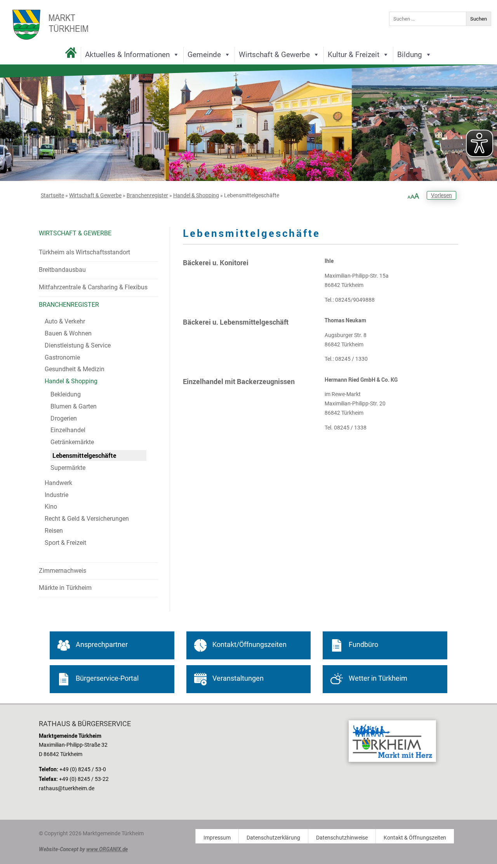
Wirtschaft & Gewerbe (274, 54)
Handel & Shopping (196, 195)
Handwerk (58, 483)
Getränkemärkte (72, 442)
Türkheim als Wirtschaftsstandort (84, 252)
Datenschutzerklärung (273, 838)
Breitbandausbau (62, 269)
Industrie (56, 495)
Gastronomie (62, 357)
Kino (51, 506)
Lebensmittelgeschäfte (84, 455)
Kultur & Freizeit (353, 54)
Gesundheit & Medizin (74, 369)
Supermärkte (67, 467)
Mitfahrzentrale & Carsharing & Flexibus (93, 287)
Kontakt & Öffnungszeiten (415, 838)
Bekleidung (65, 394)
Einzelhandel (67, 430)
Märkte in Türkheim (65, 587)
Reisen (54, 530)
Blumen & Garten (73, 406)
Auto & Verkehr (65, 321)
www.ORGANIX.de (107, 849)
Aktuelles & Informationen (127, 54)
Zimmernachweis (62, 570)
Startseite (52, 195)
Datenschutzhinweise (342, 838)
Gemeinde (204, 54)
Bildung (409, 54)
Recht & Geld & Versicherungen (87, 518)
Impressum (217, 838)
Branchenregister (147, 195)
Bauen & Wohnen (68, 333)
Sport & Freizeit (65, 542)
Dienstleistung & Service (78, 345)
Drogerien (63, 418)
